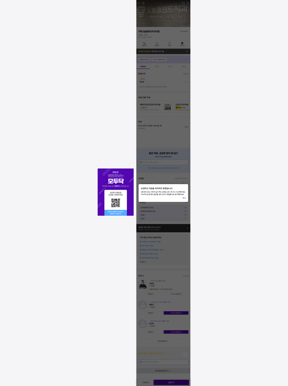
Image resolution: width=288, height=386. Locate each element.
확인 (184, 197)
